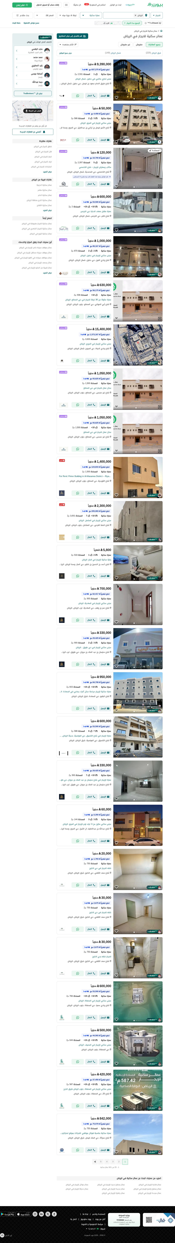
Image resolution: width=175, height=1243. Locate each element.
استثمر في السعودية (95, 5)
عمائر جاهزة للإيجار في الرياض (113, 1193)
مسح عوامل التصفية (31, 23)
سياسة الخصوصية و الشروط (92, 1224)
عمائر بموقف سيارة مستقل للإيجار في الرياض (34, 253)
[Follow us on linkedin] (41, 1216)
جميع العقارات (154, 44)
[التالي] (95, 1161)
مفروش (139, 44)
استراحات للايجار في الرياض (41, 167)
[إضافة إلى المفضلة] (116, 97)
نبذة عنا (85, 1214)
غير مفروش (125, 44)
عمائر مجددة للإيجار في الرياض (149, 1193)
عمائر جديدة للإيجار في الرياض (113, 1188)
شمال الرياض (116, 53)
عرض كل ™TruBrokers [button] (32, 93)
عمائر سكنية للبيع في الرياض (41, 234)
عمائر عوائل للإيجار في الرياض (77, 1184)
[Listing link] (110, 80)
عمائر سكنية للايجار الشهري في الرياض (37, 229)
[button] (156, 15)
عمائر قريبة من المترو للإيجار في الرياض (37, 268)
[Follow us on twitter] (47, 1216)
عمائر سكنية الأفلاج (44, 205)
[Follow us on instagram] (34, 1216)
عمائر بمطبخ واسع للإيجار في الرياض (147, 1188)
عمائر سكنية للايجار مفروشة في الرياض (37, 224)
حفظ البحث (16, 23)
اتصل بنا (73, 1219)
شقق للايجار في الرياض (43, 147)
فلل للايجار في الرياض (43, 152)
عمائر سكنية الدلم (45, 195)
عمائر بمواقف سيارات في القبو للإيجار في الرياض (33, 258)
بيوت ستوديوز (86, 1219)
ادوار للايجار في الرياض (43, 157)
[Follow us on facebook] (54, 1216)
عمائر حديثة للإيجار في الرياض (77, 1188)
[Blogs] (130, 5)
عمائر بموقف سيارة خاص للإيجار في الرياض (35, 248)
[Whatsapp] (78, 95)
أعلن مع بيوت (100, 1219)
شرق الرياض (156, 53)
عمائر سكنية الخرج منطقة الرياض (39, 200)
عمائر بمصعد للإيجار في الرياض (40, 263)
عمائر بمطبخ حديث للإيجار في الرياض (111, 1184)
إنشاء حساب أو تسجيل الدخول (47, 5)
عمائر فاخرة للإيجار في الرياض (150, 1184)
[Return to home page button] (155, 5)
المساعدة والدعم (98, 1214)
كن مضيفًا (77, 5)
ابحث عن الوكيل (115, 5)
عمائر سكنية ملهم (45, 190)
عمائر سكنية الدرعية (44, 185)
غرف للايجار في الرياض (43, 162)
